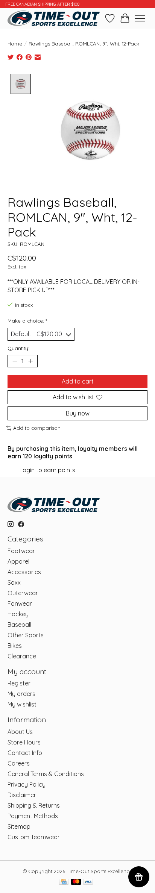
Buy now (78, 413)
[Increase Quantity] (30, 361)
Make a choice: (27, 321)
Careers (19, 763)
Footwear (21, 551)
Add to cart (78, 381)
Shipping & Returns (34, 805)
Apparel (18, 561)
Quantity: (18, 348)
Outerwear (23, 593)
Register (19, 683)
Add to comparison (37, 428)
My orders (21, 693)
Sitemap (19, 826)
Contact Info (25, 753)
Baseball (19, 624)
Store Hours (24, 742)
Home (15, 44)
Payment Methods (33, 816)
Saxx (14, 582)
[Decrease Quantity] (15, 361)
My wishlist (22, 704)
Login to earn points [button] (47, 470)
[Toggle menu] (139, 18)
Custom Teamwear (34, 837)
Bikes (15, 645)
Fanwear (20, 603)
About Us (20, 731)
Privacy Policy (27, 784)
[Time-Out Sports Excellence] (54, 18)
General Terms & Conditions (46, 774)
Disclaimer (22, 795)
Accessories (24, 572)
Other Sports (26, 635)
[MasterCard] (76, 882)
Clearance (22, 656)
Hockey (18, 614)
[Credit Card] (63, 882)
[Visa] (88, 882)
